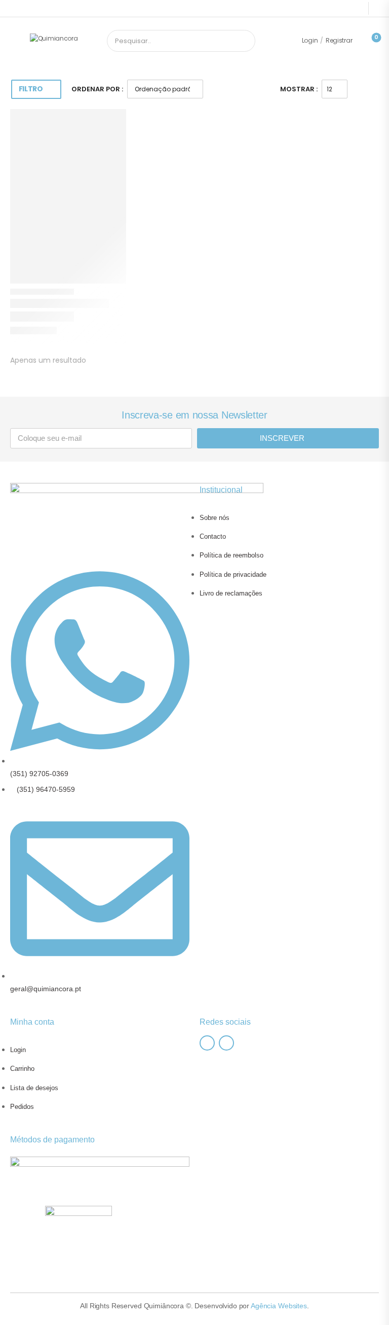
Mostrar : (299, 89)
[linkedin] (226, 1043)
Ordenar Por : (97, 89)
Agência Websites (279, 1306)
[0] (368, 40)
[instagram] (207, 1043)
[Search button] (244, 41)
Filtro (31, 89)
